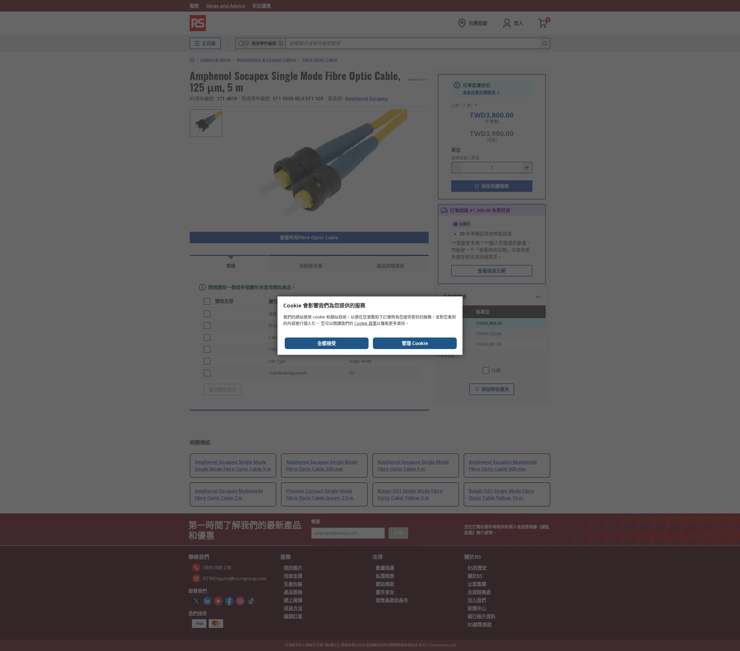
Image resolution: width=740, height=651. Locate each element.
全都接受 (326, 343)
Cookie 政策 (365, 323)
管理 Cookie (415, 343)
